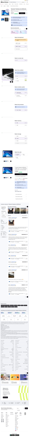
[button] (7, 11)
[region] (19, 32)
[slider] (1, 223)
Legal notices (16, 423)
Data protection (17, 418)
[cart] (27, 2)
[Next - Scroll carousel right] (26, 28)
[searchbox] (15, 2)
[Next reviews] (27, 297)
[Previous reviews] (25, 297)
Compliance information (25, 178)
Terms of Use (16, 415)
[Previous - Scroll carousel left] (24, 28)
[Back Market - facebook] (1, 421)
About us (2, 414)
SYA (19, 178)
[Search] (9, 2)
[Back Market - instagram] (1, 420)
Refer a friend (11, 414)
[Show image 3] (9, 161)
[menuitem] (6, 4)
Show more (9, 291)
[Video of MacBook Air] (6, 19)
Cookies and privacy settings (16, 420)
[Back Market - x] (3, 421)
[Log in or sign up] (26, 2)
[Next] (10, 161)
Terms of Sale (16, 416)
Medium (21, 415)
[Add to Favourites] (26, 13)
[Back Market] (4, 2)
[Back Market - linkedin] (3, 420)
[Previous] (4, 161)
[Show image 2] (7, 161)
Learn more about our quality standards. (13, 338)
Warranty (16, 417)
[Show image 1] (6, 161)
